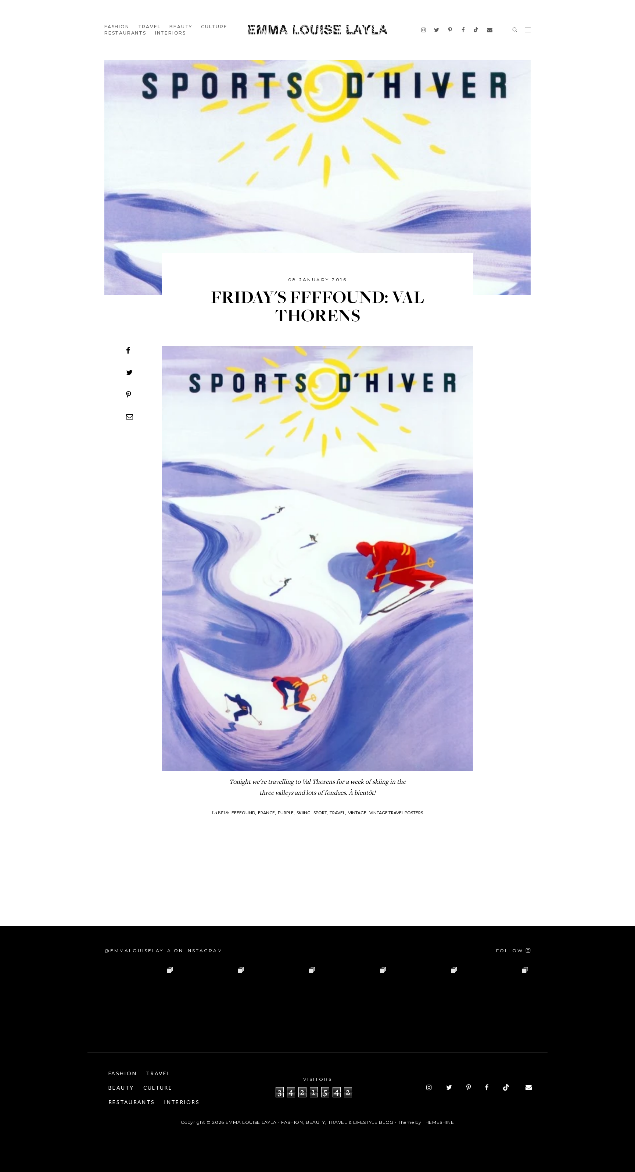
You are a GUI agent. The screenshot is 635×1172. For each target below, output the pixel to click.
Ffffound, (244, 812)
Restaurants (125, 33)
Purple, (286, 812)
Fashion (116, 26)
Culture (214, 26)
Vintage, (357, 812)
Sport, (320, 812)
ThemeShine (438, 1122)
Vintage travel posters (396, 812)
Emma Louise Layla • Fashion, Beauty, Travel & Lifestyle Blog (310, 1122)
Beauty (180, 26)
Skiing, (304, 812)
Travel (149, 26)
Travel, (338, 812)
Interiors (170, 33)
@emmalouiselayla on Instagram (163, 950)
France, (267, 812)
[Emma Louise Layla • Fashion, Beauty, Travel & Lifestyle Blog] (317, 30)
